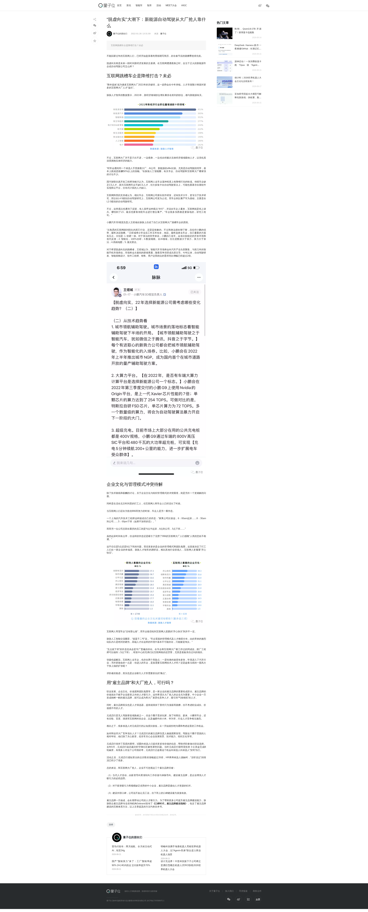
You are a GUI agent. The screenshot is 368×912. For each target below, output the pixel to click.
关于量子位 (214, 891)
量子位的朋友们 (120, 33)
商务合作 (257, 891)
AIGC (184, 5)
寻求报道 (243, 891)
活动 (158, 5)
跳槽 (111, 824)
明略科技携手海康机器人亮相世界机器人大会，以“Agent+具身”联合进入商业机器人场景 (181, 850)
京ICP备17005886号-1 (155, 901)
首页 (119, 5)
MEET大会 (171, 5)
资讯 (128, 5)
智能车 (139, 5)
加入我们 (229, 891)
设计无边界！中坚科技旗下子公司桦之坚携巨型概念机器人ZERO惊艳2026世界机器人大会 (181, 865)
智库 (149, 5)
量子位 (163, 33)
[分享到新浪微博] (94, 32)
